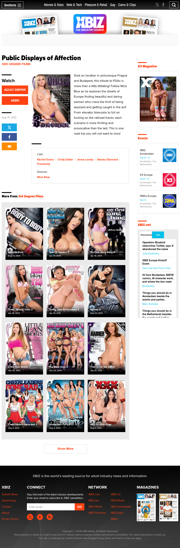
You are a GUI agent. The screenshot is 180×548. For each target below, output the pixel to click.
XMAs (114, 519)
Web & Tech (74, 5)
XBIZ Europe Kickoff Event (154, 262)
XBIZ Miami (118, 500)
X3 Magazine (147, 66)
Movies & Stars (54, 5)
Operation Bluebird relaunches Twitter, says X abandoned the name (157, 245)
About (5, 513)
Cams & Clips (127, 5)
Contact (6, 507)
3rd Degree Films (16, 64)
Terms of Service (126, 538)
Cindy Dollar (65, 159)
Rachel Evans (45, 159)
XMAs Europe (148, 196)
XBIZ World (95, 507)
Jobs (158, 234)
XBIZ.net (144, 224)
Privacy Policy (10, 519)
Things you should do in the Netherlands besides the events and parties (157, 314)
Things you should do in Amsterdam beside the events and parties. (157, 296)
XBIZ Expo (117, 513)
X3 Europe (146, 175)
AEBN (15, 100)
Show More (65, 448)
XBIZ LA (116, 494)
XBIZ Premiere (97, 513)
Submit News (10, 494)
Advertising (9, 500)
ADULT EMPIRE (15, 89)
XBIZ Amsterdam (147, 152)
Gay (112, 5)
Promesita (43, 164)
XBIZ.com (94, 494)
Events (143, 138)
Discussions (146, 234)
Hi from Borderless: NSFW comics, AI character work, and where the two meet (158, 278)
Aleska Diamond (107, 159)
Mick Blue (43, 177)
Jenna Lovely (85, 159)
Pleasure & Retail (96, 5)
